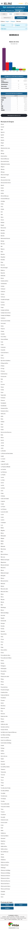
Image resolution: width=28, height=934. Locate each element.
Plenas (2, 681)
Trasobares (3, 814)
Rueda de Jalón (4, 716)
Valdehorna (3, 833)
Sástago (2, 748)
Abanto (2, 124)
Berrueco (3, 243)
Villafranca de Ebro (5, 862)
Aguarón (3, 132)
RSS (21, 919)
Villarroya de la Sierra (5, 886)
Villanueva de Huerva (5, 875)
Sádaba (2, 721)
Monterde (3, 583)
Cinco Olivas (3, 336)
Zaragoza (3, 894)
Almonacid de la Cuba (5, 180)
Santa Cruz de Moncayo (6, 740)
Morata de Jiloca (4, 591)
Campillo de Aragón (5, 299)
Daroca (2, 357)
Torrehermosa (4, 796)
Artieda (2, 209)
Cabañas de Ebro (4, 281)
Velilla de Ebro (4, 846)
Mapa (6, 919)
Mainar (2, 533)
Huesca (7, 904)
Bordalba (3, 259)
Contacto (4, 916)
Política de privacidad (5, 918)
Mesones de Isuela (5, 565)
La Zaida (3, 480)
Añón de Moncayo (5, 196)
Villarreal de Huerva (5, 883)
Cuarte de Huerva (4, 352)
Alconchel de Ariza (5, 161)
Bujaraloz (3, 273)
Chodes (2, 331)
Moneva (2, 578)
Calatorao (3, 291)
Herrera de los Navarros (6, 432)
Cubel (2, 355)
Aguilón (2, 134)
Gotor (2, 424)
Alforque (3, 172)
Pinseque (3, 673)
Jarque (2, 445)
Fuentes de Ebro (4, 408)
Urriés (2, 825)
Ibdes (2, 434)
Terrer (2, 780)
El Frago (2, 368)
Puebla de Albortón (5, 695)
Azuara (2, 219)
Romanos (3, 713)
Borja (2, 262)
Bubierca (3, 270)
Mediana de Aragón (5, 559)
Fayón (2, 392)
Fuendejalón (3, 403)
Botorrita (3, 265)
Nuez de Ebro (4, 634)
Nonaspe (3, 623)
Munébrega (3, 607)
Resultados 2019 (19, 10)
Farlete (2, 389)
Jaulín (2, 448)
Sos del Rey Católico (5, 766)
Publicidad (17, 916)
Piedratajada (3, 668)
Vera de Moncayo (4, 851)
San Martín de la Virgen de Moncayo (8, 732)
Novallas (3, 626)
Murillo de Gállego (5, 612)
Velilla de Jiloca (4, 849)
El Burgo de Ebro (4, 363)
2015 (10, 14)
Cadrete (2, 286)
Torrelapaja (3, 798)
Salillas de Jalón (4, 724)
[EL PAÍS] (8, 3)
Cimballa (3, 334)
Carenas (2, 302)
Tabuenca (3, 769)
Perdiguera (3, 665)
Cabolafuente (4, 283)
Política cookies (13, 918)
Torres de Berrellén (5, 804)
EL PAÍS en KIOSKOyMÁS (12, 919)
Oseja (2, 647)
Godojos (2, 421)
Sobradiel (3, 764)
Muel (2, 604)
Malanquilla (3, 535)
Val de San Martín (4, 835)
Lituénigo (3, 496)
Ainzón (2, 137)
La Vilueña (3, 474)
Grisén (2, 429)
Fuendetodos (3, 405)
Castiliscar (3, 318)
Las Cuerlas (3, 469)
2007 (24, 14)
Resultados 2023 (10, 10)
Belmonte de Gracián (5, 238)
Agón (2, 129)
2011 (17, 14)
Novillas (2, 628)
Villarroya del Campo (5, 888)
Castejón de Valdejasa (5, 315)
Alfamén (2, 169)
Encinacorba (3, 376)
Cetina (2, 326)
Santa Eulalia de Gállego (6, 742)
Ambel (2, 188)
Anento (2, 190)
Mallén (2, 541)
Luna (2, 525)
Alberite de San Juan (5, 148)
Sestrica (2, 753)
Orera (2, 642)
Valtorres (3, 843)
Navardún (3, 615)
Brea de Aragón (4, 267)
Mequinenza (3, 562)
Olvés (2, 636)
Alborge (2, 153)
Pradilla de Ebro (4, 692)
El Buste (2, 365)
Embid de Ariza (4, 373)
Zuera (2, 896)
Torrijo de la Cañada (5, 806)
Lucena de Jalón (4, 511)
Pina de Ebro (3, 671)
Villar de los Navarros (5, 881)
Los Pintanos (3, 509)
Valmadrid (3, 838)
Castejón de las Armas (5, 312)
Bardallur (3, 233)
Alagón (2, 142)
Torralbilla (3, 793)
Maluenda (3, 546)
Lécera (2, 482)
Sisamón (3, 761)
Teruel (20, 904)
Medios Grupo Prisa (13, 928)
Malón (2, 543)
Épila (2, 379)
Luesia (2, 517)
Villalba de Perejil (4, 865)
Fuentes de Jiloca (4, 411)
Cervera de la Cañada (5, 320)
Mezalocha (3, 567)
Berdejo (2, 241)
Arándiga (3, 201)
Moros (2, 596)
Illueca (2, 437)
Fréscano (3, 400)
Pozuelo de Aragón (5, 689)
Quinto (2, 703)
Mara (2, 551)
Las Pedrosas (4, 472)
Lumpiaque (3, 522)
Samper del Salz (4, 729)
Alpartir (2, 185)
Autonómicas (21, 17)
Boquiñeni (3, 257)
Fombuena (3, 397)
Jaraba (2, 442)
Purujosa (3, 700)
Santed (2, 745)
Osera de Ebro (4, 650)
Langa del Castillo (4, 464)
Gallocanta (3, 413)
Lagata (2, 456)
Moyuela (2, 599)
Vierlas (2, 854)
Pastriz (2, 660)
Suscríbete (21, 3)
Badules (2, 222)
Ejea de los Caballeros (5, 360)
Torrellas (3, 801)
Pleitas (2, 679)
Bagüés (2, 225)
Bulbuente (3, 275)
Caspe (2, 307)
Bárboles (3, 230)
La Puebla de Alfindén (5, 466)
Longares (3, 501)
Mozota (2, 602)
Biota (2, 251)
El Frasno (3, 371)
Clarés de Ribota (4, 339)
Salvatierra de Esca (5, 727)
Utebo (2, 830)
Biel (1, 246)
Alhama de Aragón (5, 174)
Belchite (2, 235)
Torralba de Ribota (5, 790)
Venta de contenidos (11, 916)
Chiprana (3, 328)
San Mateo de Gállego (5, 735)
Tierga (2, 782)
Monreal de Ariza (4, 581)
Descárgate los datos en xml (14, 115)
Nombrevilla (3, 620)
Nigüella (2, 618)
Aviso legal (22, 916)
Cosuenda (3, 350)
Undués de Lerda (4, 819)
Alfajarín (2, 166)
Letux (2, 490)
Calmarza (3, 296)
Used (2, 827)
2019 (4, 14)
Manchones (3, 549)
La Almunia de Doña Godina (7, 453)
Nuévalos (3, 631)
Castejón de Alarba (5, 310)
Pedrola (2, 663)
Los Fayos (3, 506)
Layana (2, 477)
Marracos (3, 557)
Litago (2, 493)
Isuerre (2, 440)
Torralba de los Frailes (5, 788)
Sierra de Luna (4, 756)
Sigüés (2, 758)
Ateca (2, 217)
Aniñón (2, 193)
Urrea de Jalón (4, 822)
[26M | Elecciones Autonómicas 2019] (14, 7)
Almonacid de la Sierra (6, 182)
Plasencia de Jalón (5, 676)
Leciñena (3, 488)
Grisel (2, 427)
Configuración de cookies (21, 918)
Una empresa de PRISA (13, 924)
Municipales (7, 17)
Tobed (2, 785)
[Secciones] (2, 3)
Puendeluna (3, 697)
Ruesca (2, 719)
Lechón (2, 485)
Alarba (2, 145)
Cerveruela (3, 323)
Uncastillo (3, 817)
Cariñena (3, 304)
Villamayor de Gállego (5, 870)
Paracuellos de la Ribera (6, 658)
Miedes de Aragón (5, 573)
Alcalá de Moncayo (5, 158)
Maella (2, 527)
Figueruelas (3, 395)
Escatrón (3, 384)
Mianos (2, 570)
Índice (19, 919)
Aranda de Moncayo (5, 198)
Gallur (2, 416)
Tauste (2, 777)
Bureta (2, 278)
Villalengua (3, 867)
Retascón (3, 708)
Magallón (3, 530)
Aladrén (2, 140)
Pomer (2, 684)
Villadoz (2, 857)
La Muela (3, 461)
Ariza (2, 206)
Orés (2, 644)
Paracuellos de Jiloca (5, 655)
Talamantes (3, 772)
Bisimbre (3, 254)
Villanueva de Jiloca (5, 878)
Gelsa (2, 419)
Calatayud (3, 288)
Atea (2, 214)
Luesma (2, 519)
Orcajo (2, 639)
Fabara (2, 387)
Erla (1, 381)
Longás (2, 504)
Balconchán (3, 227)
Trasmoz (3, 811)
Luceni (2, 514)
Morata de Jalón (4, 588)
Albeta (2, 150)
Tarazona (3, 774)
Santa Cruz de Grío (5, 737)
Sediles (2, 750)
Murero (2, 610)
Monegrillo (3, 575)
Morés (2, 594)
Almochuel (3, 177)
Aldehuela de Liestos (5, 164)
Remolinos (3, 705)
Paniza (2, 652)
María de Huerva (4, 554)
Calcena (2, 294)
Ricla (2, 711)
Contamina (3, 347)
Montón (2, 586)
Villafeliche (3, 859)
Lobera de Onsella (5, 498)
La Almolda (3, 450)
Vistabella (3, 891)
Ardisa (2, 204)
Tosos (2, 809)
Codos (2, 344)
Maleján (2, 538)
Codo (2, 342)
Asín (2, 211)
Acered (2, 127)
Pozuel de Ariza (4, 687)
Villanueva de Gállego (5, 873)
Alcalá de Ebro (4, 156)
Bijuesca (3, 249)
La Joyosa (3, 458)
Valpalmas (3, 841)
